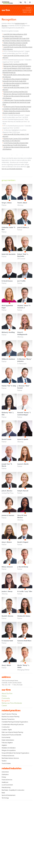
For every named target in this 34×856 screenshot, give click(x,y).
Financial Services (7, 780)
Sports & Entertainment (8, 795)
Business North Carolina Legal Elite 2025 (15, 92)
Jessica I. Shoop (7, 591)
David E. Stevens (7, 616)
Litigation (4, 745)
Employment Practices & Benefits (11, 735)
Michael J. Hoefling (8, 332)
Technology (5, 798)
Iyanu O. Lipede (22, 439)
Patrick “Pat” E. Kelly (9, 386)
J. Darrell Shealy (22, 567)
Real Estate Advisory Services (10, 758)
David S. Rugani (22, 542)
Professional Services (8, 755)
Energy (4, 777)
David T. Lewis (6, 439)
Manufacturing (6, 787)
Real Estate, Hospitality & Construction (13, 790)
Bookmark (27, 10)
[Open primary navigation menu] (30, 2)
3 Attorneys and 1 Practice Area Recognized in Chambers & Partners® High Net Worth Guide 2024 (16, 102)
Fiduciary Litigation (7, 742)
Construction (6, 727)
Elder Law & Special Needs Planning (12, 732)
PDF (30, 12)
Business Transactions (8, 719)
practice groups (20, 23)
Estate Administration (8, 740)
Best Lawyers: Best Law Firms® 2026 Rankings (17, 66)
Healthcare (5, 782)
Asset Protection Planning (9, 714)
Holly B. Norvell (22, 491)
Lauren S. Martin (23, 464)
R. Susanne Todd (7, 641)
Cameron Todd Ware (24, 641)
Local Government (7, 785)
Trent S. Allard (22, 203)
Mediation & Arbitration (9, 748)
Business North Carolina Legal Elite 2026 (15, 64)
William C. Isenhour (8, 359)
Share (28, 8)
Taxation (4, 761)
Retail (3, 793)
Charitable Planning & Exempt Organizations (15, 722)
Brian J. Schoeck (7, 567)
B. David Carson (7, 281)
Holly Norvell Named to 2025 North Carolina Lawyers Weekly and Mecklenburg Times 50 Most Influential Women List (17, 70)
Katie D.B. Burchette (8, 254)
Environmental (6, 737)
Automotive (5, 772)
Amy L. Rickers (7, 542)
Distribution (5, 774)
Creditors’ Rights (7, 729)
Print (25, 12)
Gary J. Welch (6, 665)
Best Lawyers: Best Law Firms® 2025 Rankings (17, 94)
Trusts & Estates (6, 763)
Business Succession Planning (10, 716)
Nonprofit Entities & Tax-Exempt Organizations (15, 753)
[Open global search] (25, 2)
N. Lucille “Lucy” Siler (24, 591)
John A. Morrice (7, 491)
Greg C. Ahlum (7, 203)
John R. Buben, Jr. (23, 227)
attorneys (4, 25)
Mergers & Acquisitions (9, 750)
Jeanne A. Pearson (8, 515)
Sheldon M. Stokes (23, 616)
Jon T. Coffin (21, 281)
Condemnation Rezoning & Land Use (13, 724)
